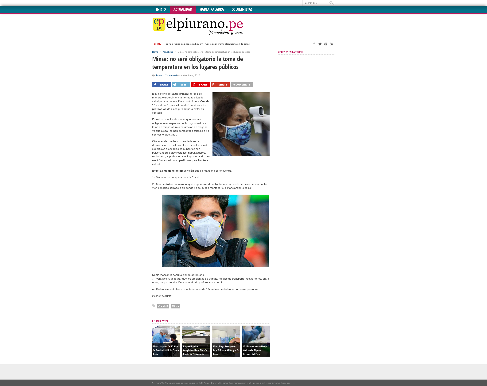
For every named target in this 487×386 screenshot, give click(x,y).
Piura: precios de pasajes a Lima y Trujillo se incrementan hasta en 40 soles (207, 44)
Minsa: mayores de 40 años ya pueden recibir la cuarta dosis (166, 350)
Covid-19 (163, 306)
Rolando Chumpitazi (166, 75)
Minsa (175, 306)
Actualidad (182, 9)
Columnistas (242, 9)
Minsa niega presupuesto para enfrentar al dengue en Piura (226, 350)
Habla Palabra (212, 9)
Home (155, 51)
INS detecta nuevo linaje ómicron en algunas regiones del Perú (255, 350)
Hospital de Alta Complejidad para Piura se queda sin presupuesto (195, 350)
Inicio (161, 9)
